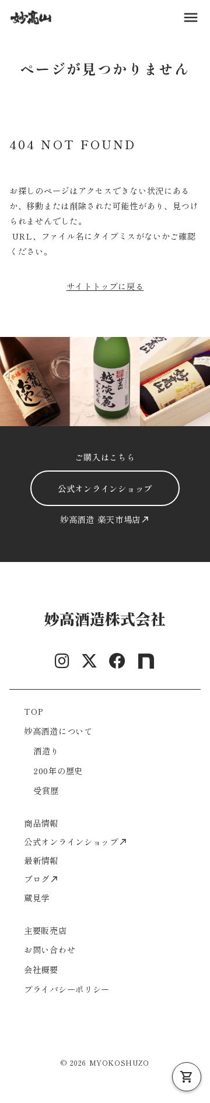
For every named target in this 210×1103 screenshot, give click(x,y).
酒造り (46, 750)
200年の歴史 (58, 770)
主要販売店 (45, 930)
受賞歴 (46, 790)
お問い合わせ (49, 949)
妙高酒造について (58, 731)
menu (191, 17)
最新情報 (41, 860)
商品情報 (41, 823)
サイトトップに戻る (105, 286)
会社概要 (41, 969)
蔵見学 (37, 897)
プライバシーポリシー (67, 989)
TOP (34, 711)
